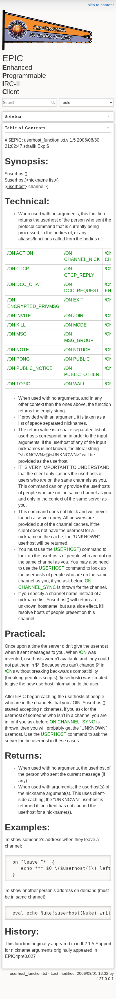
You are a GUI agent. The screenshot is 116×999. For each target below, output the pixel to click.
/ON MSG (16, 334)
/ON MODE (75, 325)
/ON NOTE (18, 349)
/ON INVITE (19, 315)
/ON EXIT (73, 300)
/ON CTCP (18, 268)
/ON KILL (16, 325)
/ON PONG (18, 359)
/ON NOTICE (77, 349)
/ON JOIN (73, 315)
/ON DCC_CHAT (24, 284)
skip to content (101, 5)
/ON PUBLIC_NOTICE (30, 368)
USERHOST (66, 549)
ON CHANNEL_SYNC (72, 721)
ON (83, 652)
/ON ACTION (20, 253)
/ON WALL (74, 383)
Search (54, 102)
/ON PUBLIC (77, 359)
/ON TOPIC (18, 383)
